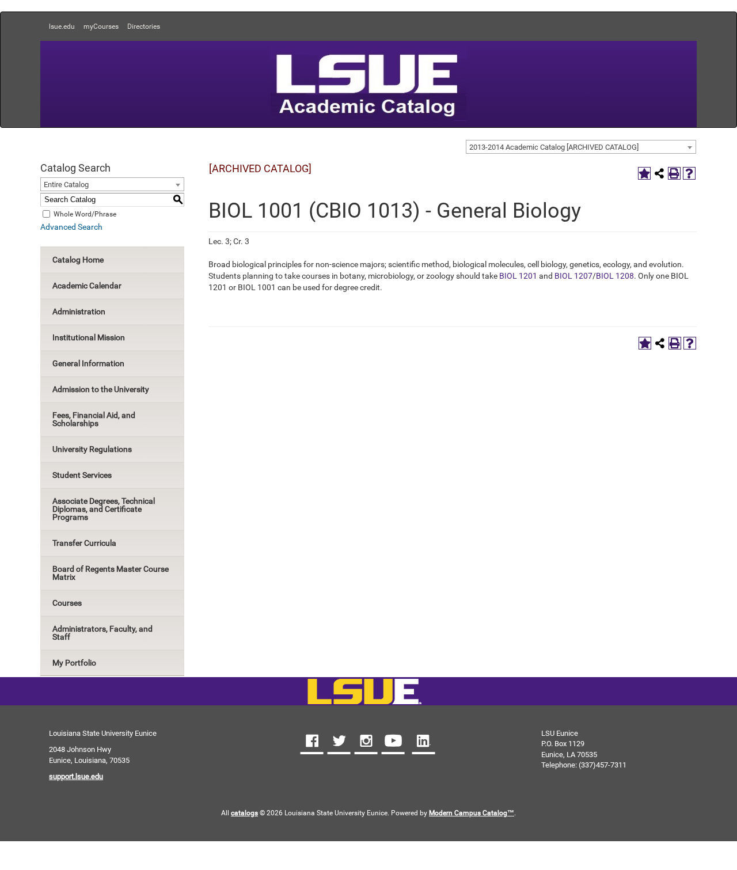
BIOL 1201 (518, 275)
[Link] (364, 692)
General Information (88, 363)
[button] (312, 742)
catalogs (244, 813)
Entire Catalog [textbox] (66, 184)
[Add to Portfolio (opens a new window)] (644, 173)
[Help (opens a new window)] (689, 173)
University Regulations (92, 449)
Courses (67, 602)
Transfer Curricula (84, 543)
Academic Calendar (86, 285)
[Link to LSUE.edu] (368, 83)
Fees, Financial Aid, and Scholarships (93, 419)
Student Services (82, 475)
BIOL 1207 (573, 275)
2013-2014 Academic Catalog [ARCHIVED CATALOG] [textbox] (554, 147)
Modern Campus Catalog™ (471, 813)
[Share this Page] (659, 173)
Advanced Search (71, 226)
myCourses (101, 26)
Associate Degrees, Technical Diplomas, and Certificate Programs (103, 509)
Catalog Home (78, 259)
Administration (78, 311)
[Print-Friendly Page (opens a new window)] (674, 173)
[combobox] (581, 147)
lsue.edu (62, 26)
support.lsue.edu (76, 776)
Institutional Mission (88, 337)
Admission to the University (100, 389)
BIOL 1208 (615, 275)
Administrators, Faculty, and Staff (102, 632)
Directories (143, 26)
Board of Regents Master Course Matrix (110, 573)
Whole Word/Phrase (85, 214)
